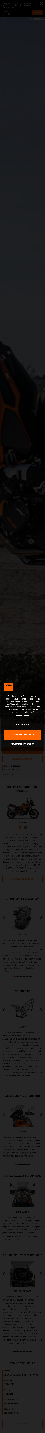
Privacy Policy (19, 715)
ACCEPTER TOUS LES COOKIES (22, 735)
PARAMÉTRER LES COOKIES (22, 744)
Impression (26, 715)
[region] (22, 716)
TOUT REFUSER (22, 724)
